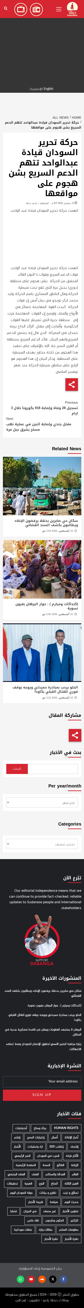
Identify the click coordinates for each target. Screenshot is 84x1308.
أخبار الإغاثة (71, 1137)
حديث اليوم (71, 1202)
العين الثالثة (71, 1183)
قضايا (13, 1211)
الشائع (60, 1165)
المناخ (54, 1183)
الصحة (46, 1165)
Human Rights (66, 1128)
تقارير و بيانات (47, 1192)
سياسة (54, 1202)
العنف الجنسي (16, 1174)
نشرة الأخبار (71, 1239)
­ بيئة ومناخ (40, 1128)
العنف (35, 1174)
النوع (41, 1183)
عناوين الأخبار (70, 1211)
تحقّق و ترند (70, 1192)
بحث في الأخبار (65, 752)
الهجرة (28, 1183)
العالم (75, 1174)
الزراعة (74, 1165)
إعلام (17, 1137)
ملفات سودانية (23, 1229)
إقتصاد (74, 1146)
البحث (17, 769)
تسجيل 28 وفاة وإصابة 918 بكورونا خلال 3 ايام (44, 408)
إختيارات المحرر (36, 1137)
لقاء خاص (33, 1220)
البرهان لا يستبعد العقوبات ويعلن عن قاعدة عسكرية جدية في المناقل (43, 1032)
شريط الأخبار (35, 1202)
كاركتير (74, 1220)
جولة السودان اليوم (21, 1192)
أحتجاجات (21, 1128)
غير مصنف (49, 1211)
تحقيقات (12, 1183)
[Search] (6, 8)
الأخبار (17, 1146)
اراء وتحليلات (35, 1146)
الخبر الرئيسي (22, 1156)
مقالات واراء (45, 1229)
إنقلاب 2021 (57, 1146)
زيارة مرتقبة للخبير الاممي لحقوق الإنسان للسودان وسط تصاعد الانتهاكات (43, 1047)
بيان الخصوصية (51, 1269)
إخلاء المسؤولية (29, 1269)
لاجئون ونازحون (54, 1220)
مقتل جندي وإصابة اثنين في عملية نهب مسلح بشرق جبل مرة (38, 424)
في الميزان (30, 1211)
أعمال (54, 1137)
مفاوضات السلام (68, 1229)
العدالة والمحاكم (55, 1174)
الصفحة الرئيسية (26, 1165)
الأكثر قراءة (72, 1156)
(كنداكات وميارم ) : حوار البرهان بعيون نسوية (46, 606)
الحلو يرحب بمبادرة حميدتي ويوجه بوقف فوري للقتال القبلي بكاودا (45, 689)
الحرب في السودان (48, 1156)
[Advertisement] (42, 42)
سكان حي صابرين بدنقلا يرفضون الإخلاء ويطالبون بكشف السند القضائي (46, 523)
